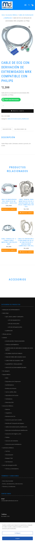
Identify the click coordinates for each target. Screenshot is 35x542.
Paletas (7, 437)
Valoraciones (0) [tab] (20, 129)
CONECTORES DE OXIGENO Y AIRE (14, 360)
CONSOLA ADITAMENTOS (12, 344)
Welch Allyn (5, 313)
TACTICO (7, 451)
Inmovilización (9, 455)
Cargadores (8, 413)
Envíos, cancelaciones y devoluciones (12, 484)
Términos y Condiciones (8, 486)
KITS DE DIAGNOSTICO (14, 320)
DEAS (6, 378)
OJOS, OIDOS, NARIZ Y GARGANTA (14, 316)
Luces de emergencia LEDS (9, 465)
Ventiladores (8, 399)
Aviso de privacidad (7, 481)
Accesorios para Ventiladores (13, 444)
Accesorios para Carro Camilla (13, 420)
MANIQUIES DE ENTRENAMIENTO (11, 309)
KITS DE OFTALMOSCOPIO (15, 327)
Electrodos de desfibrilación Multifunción (16, 430)
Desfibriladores (9, 385)
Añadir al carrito (18, 111)
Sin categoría (6, 371)
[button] (29, 27)
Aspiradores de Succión (11, 395)
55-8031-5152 (6, 516)
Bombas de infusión (10, 388)
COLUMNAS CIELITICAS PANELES (13, 353)
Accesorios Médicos (12, 15)
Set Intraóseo (9, 462)
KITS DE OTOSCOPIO (13, 323)
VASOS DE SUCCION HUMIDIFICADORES (15, 367)
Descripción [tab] (7, 129)
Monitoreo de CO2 (10, 416)
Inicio (3, 15)
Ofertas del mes (6, 334)
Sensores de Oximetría (11, 441)
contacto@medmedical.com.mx (9, 500)
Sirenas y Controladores (12, 469)
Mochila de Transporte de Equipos (14, 423)
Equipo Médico (6, 374)
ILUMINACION (8, 330)
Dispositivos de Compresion (13, 381)
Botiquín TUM (9, 458)
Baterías (7, 409)
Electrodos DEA (9, 402)
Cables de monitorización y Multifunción (18, 119)
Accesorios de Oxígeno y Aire (13, 434)
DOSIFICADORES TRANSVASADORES (15, 341)
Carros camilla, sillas (10, 392)
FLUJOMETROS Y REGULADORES (13, 364)
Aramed (4, 337)
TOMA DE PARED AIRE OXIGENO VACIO (15, 357)
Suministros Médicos (8, 448)
